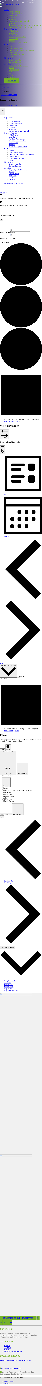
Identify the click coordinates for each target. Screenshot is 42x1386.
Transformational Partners (17, 54)
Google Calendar (10, 981)
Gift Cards (22, 1)
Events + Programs (10, 29)
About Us (7, 64)
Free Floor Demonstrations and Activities (18, 790)
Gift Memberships (15, 62)
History (11, 68)
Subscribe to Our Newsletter (33, 1)
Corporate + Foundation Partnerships (21, 50)
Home (6, 87)
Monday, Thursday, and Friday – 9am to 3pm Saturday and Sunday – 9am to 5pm (25, 25)
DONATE (12, 46)
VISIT (6, 10)
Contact (7, 1346)
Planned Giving (14, 52)
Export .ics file (9, 989)
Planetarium (13, 15)
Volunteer (12, 56)
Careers (11, 75)
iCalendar (7, 983)
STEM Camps (13, 39)
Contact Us (12, 77)
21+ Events (8, 799)
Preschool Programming (17, 35)
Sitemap (7, 1383)
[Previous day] (23, 599)
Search (4, 95)
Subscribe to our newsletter (13, 183)
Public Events (13, 31)
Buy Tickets (12, 81)
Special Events (9, 797)
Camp (6, 788)
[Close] (11, 230)
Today (2, 663)
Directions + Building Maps (18, 21)
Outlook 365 (8, 985)
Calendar (12, 17)
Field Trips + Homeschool (17, 37)
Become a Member (15, 60)
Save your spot (11, 105)
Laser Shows (13, 33)
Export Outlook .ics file (12, 990)
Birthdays (12, 41)
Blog (10, 73)
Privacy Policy (9, 1381)
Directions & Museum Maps (11, 1368)
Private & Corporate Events (18, 43)
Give (6, 44)
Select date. (21, 676)
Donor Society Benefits (17, 48)
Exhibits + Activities (15, 14)
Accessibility (13, 19)
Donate (11, 150)
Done (2, 749)
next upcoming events (11, 421)
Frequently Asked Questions (18, 66)
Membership (8, 58)
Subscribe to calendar (7, 947)
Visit (5, 119)
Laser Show (8, 795)
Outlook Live (8, 987)
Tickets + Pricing (14, 12)
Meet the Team (14, 70)
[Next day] (23, 659)
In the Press (12, 72)
